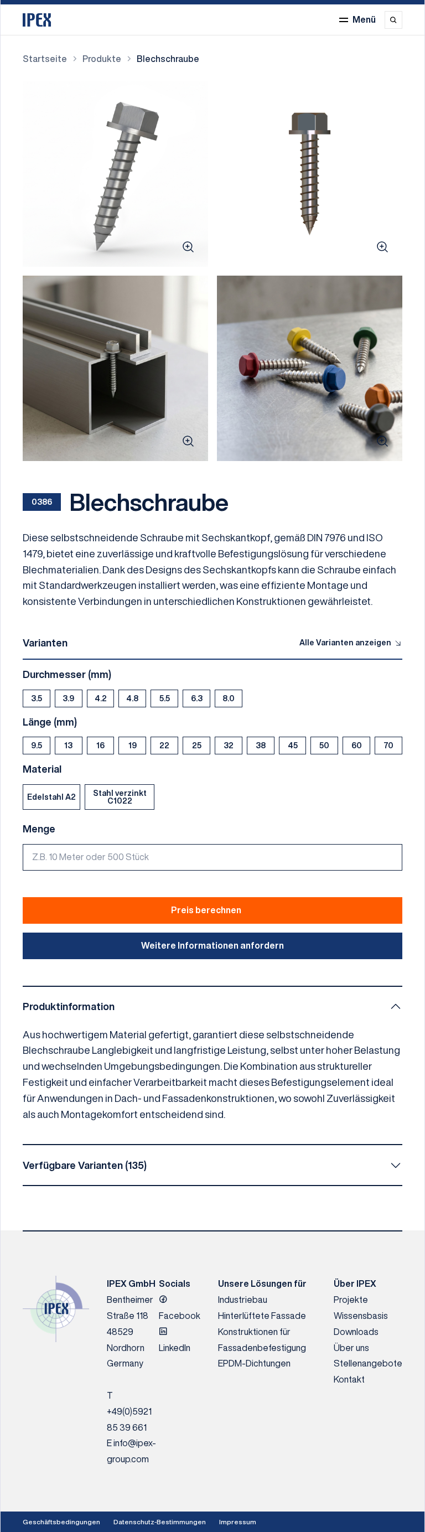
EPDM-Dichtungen (254, 1363)
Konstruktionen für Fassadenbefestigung (262, 1339)
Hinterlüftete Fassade (262, 1315)
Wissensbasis (361, 1315)
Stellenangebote (368, 1363)
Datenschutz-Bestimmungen (159, 1521)
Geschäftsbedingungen (61, 1521)
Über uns (351, 1347)
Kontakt (349, 1379)
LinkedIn (174, 1347)
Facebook (179, 1315)
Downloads (356, 1331)
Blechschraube (168, 58)
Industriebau (242, 1299)
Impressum (237, 1521)
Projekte (351, 1299)
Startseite (45, 58)
